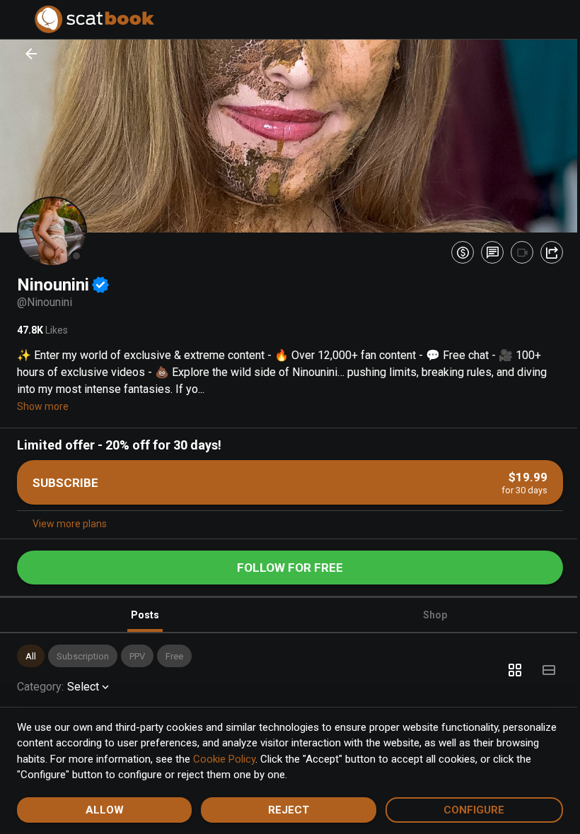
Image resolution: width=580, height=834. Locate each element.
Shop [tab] (427, 611)
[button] (31, 652)
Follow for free (285, 564)
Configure (465, 810)
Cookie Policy (269, 759)
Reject (283, 810)
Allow (102, 810)
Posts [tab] (142, 611)
